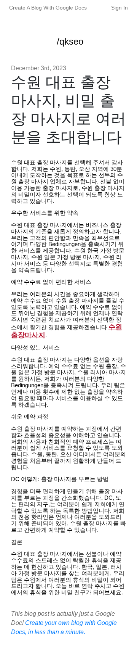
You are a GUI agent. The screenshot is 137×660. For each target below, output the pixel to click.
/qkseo (70, 41)
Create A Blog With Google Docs (48, 8)
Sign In (119, 8)
